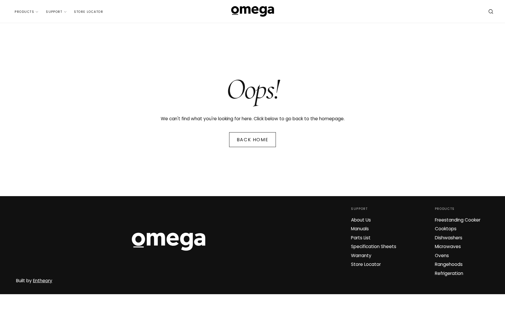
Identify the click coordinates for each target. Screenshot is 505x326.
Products (24, 12)
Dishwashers (448, 238)
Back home (252, 139)
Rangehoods (449, 264)
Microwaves (448, 246)
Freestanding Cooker (457, 220)
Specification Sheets (373, 246)
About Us (361, 220)
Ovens (442, 255)
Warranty (361, 255)
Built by (34, 281)
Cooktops (445, 229)
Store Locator (88, 12)
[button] (491, 12)
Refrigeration (449, 273)
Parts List (361, 238)
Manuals (360, 229)
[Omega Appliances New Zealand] (168, 241)
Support (54, 12)
